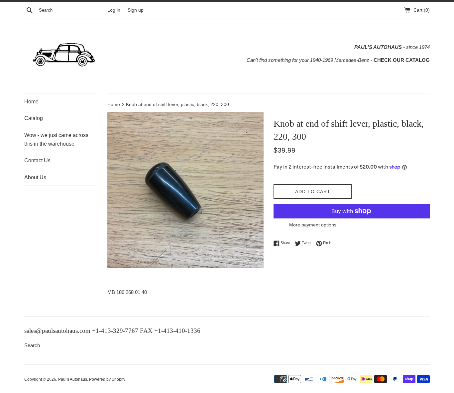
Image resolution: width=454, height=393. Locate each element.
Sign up (136, 10)
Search (32, 345)
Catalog (33, 118)
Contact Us (37, 160)
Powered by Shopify (107, 379)
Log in (113, 10)
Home (31, 101)
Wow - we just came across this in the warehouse (56, 139)
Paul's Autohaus (72, 379)
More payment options (312, 224)
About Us (35, 177)
